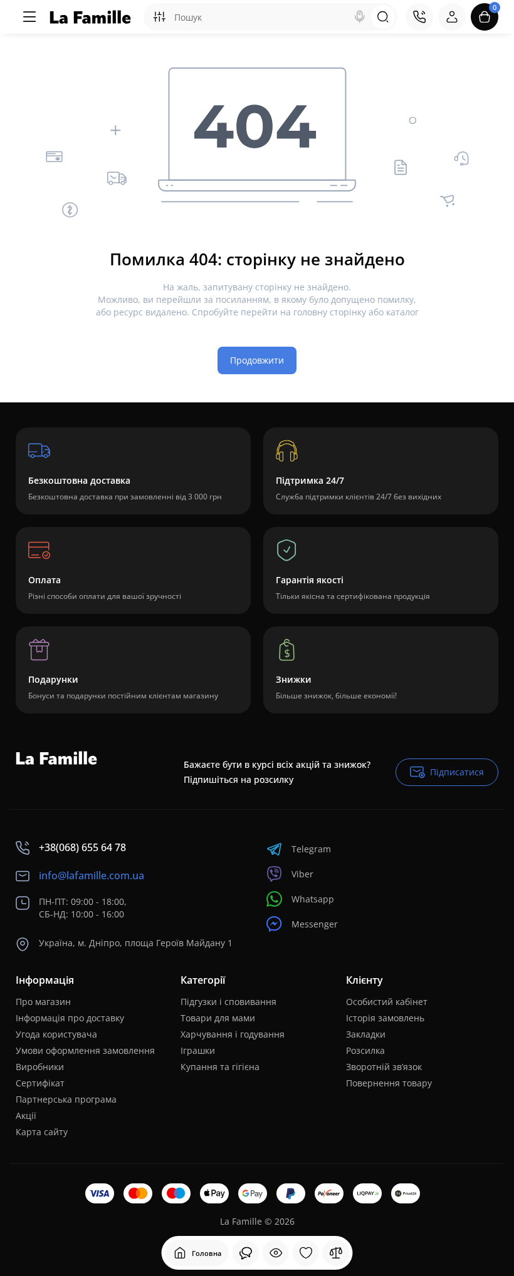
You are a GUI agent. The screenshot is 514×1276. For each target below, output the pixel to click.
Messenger (314, 924)
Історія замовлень (385, 1018)
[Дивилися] (246, 1253)
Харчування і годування (233, 1034)
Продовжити (257, 360)
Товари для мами (218, 1018)
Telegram (311, 849)
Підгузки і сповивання (228, 1002)
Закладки (366, 1034)
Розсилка (365, 1050)
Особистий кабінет (386, 1002)
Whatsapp (312, 899)
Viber (302, 874)
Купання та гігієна (220, 1067)
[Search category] (159, 17)
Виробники (40, 1067)
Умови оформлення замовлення (85, 1050)
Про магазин (43, 1002)
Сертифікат (40, 1083)
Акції (26, 1115)
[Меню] (29, 17)
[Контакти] (419, 17)
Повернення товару (389, 1083)
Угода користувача (56, 1034)
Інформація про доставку (70, 1018)
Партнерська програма (66, 1099)
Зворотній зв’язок (384, 1067)
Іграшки (198, 1050)
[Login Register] (452, 17)
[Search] (360, 17)
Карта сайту (42, 1132)
